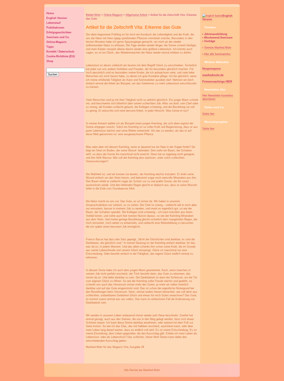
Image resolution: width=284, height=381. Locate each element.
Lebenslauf (53, 22)
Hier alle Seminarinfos (217, 54)
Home (50, 13)
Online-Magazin (56, 42)
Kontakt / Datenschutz (60, 51)
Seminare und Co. (58, 37)
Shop (49, 61)
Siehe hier (208, 113)
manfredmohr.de (212, 75)
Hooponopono (211, 68)
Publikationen (55, 27)
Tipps (50, 46)
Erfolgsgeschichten (58, 32)
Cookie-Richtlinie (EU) (60, 56)
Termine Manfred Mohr (217, 47)
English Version (56, 18)
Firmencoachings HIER (217, 81)
